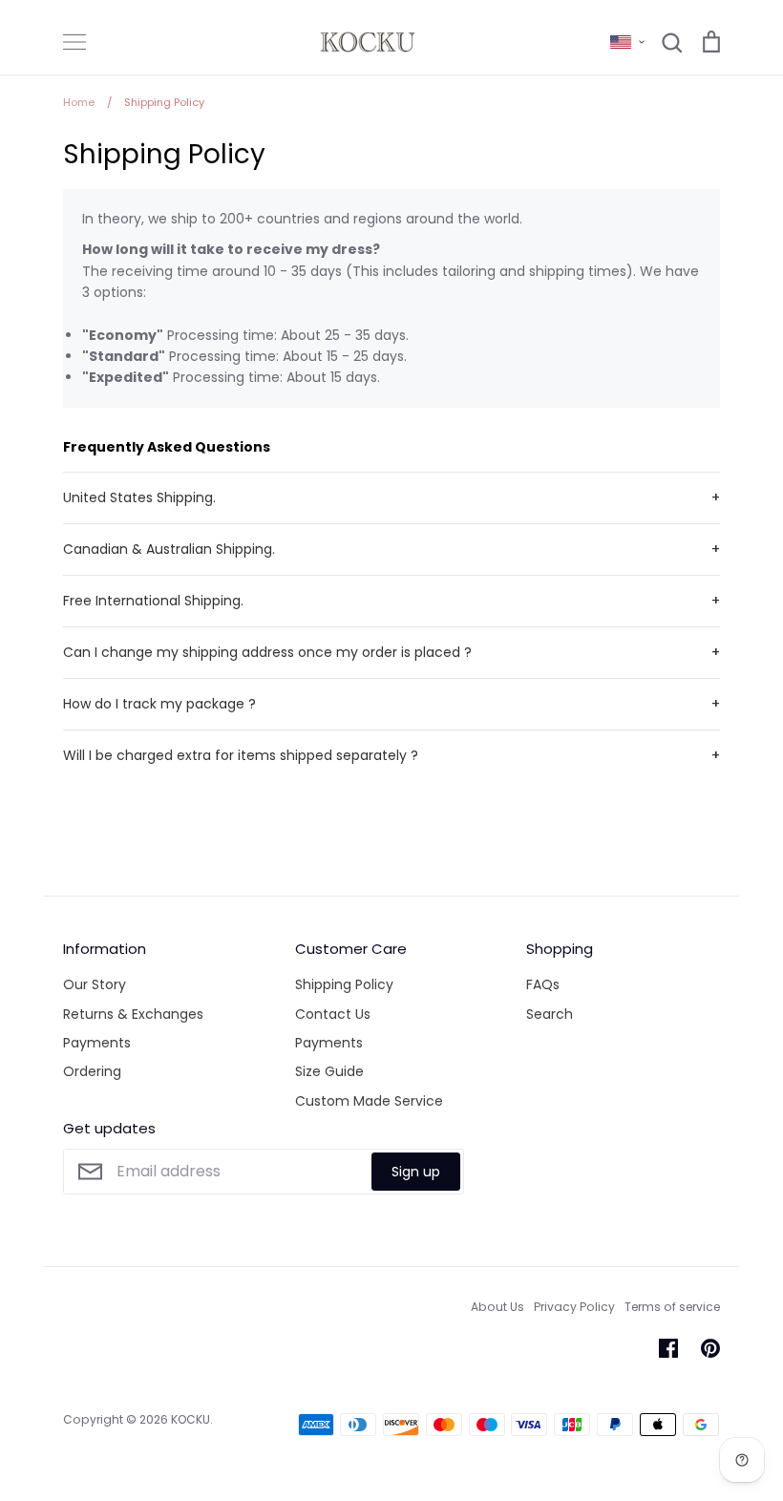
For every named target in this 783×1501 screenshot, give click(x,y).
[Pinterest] (710, 1348)
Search (549, 1014)
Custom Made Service (369, 1100)
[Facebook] (668, 1348)
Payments (97, 1042)
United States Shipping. (139, 497)
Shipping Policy (344, 984)
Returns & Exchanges (133, 1014)
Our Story (94, 984)
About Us (497, 1307)
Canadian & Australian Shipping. (169, 549)
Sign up (416, 1171)
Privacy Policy (574, 1307)
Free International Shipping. (153, 600)
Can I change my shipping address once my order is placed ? (267, 652)
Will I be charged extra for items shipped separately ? (240, 755)
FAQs (543, 984)
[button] (627, 42)
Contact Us (332, 1014)
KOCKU (190, 1419)
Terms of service (672, 1307)
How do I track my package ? (159, 703)
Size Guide (329, 1071)
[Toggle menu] (74, 42)
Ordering (92, 1071)
